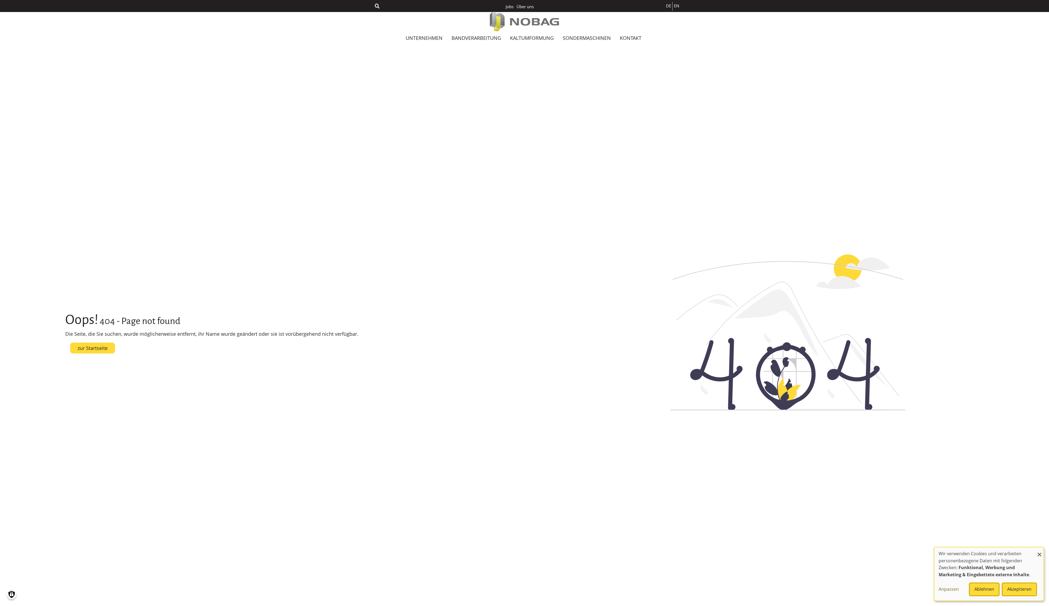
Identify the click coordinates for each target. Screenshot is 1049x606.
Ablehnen (984, 589)
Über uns (525, 6)
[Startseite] (524, 21)
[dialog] (989, 574)
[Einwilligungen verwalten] (11, 594)
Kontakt (630, 38)
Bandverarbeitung (476, 38)
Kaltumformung (532, 38)
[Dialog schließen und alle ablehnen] (1039, 550)
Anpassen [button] (949, 589)
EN (676, 5)
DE (668, 5)
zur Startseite (93, 348)
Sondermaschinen (587, 38)
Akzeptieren (1019, 589)
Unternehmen (424, 38)
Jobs (510, 6)
